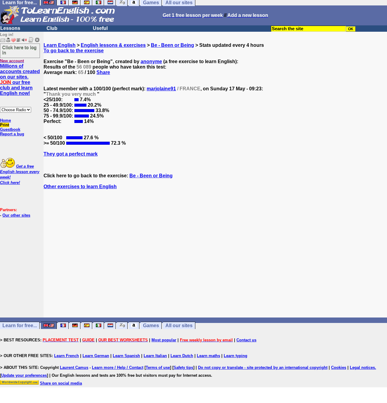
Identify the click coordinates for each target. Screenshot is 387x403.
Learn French (66, 355)
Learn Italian (155, 355)
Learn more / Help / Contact (117, 367)
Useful (100, 28)
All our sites (179, 325)
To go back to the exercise (74, 50)
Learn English (60, 45)
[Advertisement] (215, 259)
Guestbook (10, 129)
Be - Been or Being (172, 45)
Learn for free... (19, 325)
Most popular (163, 340)
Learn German (96, 355)
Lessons (10, 28)
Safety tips (183, 367)
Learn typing (235, 355)
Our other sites (16, 215)
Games (151, 325)
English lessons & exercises (113, 45)
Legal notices (362, 367)
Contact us (246, 340)
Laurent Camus (74, 367)
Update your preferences (24, 375)
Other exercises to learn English (80, 186)
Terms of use (158, 367)
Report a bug (12, 134)
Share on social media (61, 383)
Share (103, 72)
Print (4, 125)
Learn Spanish (126, 355)
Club (52, 28)
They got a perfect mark (71, 153)
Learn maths (208, 355)
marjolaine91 (161, 88)
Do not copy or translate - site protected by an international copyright (262, 367)
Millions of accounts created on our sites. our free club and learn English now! (20, 79)
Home (5, 120)
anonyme (151, 61)
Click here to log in (19, 50)
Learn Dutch (182, 355)
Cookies (338, 367)
